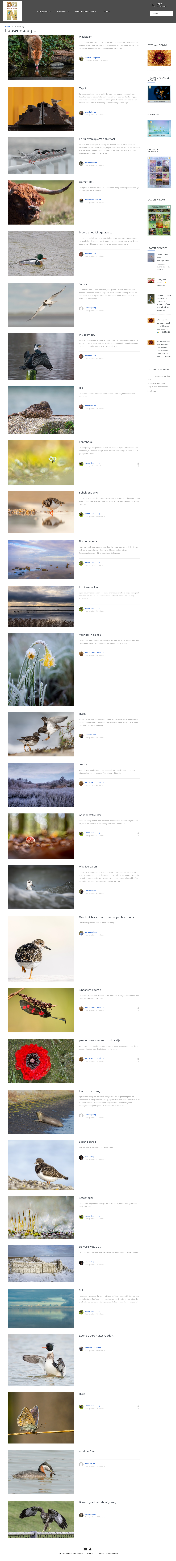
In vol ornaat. (87, 334)
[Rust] (41, 1417)
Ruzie (82, 713)
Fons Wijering (90, 308)
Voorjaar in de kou (90, 634)
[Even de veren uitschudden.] (41, 1360)
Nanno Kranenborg (92, 463)
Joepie (83, 764)
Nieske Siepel (90, 1156)
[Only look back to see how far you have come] (41, 948)
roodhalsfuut (87, 1451)
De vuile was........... (90, 1246)
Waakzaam (85, 36)
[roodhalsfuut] (41, 1472)
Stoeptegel (86, 1198)
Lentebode (86, 442)
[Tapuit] (41, 108)
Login (159, 3)
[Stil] (41, 1308)
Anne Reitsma (90, 253)
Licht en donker (88, 587)
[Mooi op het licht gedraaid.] (41, 253)
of (161, 6)
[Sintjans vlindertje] (41, 1010)
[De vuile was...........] (41, 1263)
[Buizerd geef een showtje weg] (41, 1519)
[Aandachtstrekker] (41, 836)
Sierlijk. (83, 284)
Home (7, 26)
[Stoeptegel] (41, 1217)
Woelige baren (88, 866)
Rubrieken (61, 11)
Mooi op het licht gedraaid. (95, 232)
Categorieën (42, 11)
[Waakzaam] (41, 57)
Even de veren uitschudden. (96, 1335)
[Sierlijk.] (41, 304)
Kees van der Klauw (93, 1348)
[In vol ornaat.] (41, 356)
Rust (82, 1394)
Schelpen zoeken (89, 492)
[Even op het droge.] (41, 1111)
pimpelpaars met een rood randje (99, 1040)
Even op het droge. (91, 1091)
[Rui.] (41, 410)
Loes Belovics (90, 112)
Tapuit (83, 88)
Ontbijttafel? (86, 182)
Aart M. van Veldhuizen (94, 653)
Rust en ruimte (88, 541)
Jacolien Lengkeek (92, 58)
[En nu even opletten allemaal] (41, 155)
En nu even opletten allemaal (97, 139)
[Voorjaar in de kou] (41, 669)
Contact (106, 11)
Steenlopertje (87, 1141)
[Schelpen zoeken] (41, 512)
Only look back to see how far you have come (107, 917)
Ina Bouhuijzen (91, 932)
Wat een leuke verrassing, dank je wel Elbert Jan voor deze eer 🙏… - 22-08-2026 (163, 326)
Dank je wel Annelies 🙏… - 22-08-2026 (163, 282)
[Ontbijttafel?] (41, 202)
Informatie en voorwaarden (70, 1553)
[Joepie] (41, 784)
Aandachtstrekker (90, 815)
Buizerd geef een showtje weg (97, 1502)
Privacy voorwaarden (108, 1553)
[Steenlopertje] (41, 1165)
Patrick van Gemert (93, 200)
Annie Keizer (90, 1463)
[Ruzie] (41, 734)
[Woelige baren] (41, 887)
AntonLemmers (91, 1514)
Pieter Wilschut (91, 162)
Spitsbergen (152, 391)
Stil (81, 1290)
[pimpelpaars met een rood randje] (41, 1061)
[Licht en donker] (41, 606)
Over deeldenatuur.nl (84, 11)
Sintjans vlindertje (90, 990)
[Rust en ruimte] (41, 559)
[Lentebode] (41, 462)
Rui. (81, 388)
